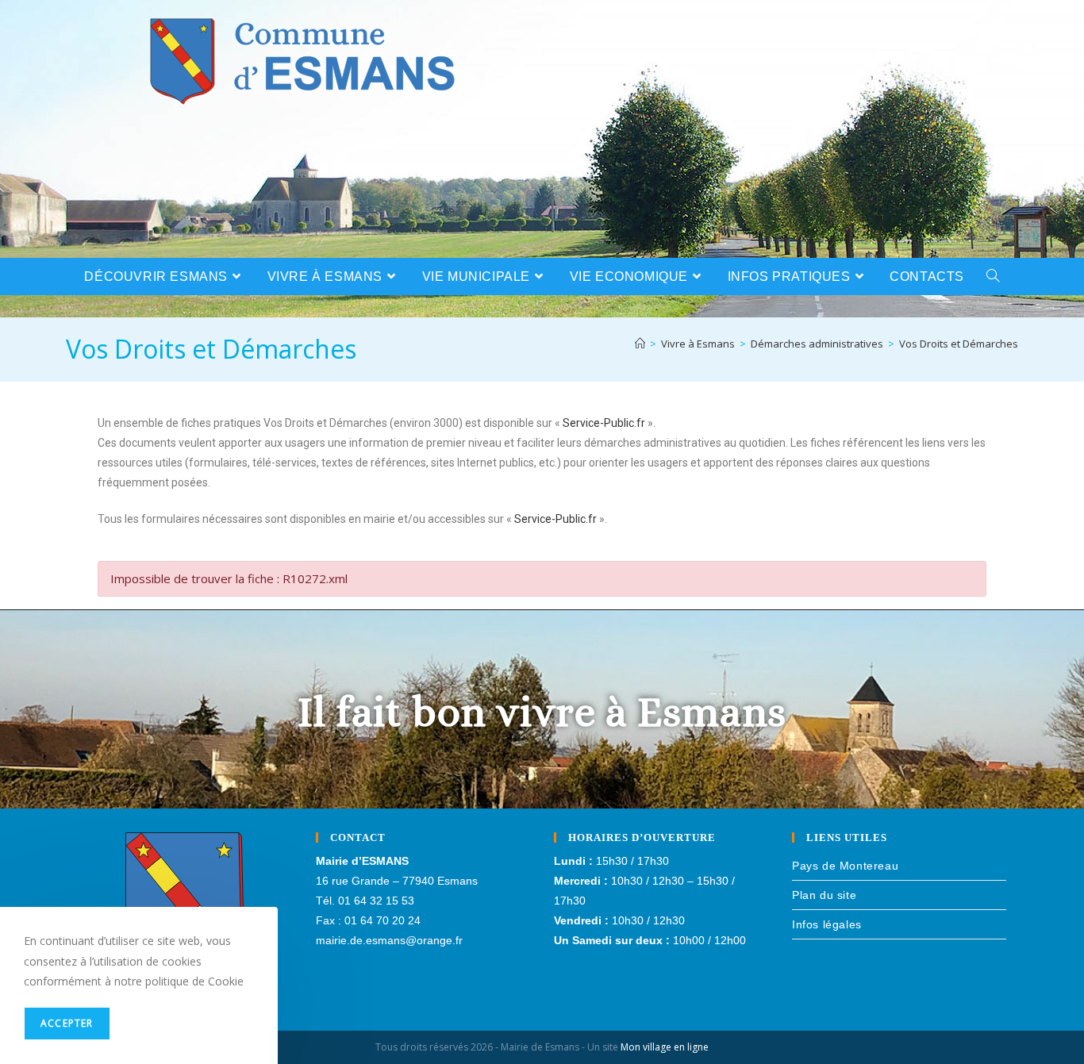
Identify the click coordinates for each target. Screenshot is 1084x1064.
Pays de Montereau (845, 865)
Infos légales (827, 924)
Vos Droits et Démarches (958, 343)
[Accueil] (640, 343)
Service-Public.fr (604, 423)
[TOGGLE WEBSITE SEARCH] (993, 276)
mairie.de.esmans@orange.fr (389, 940)
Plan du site (824, 895)
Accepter (67, 1023)
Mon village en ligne (665, 1047)
